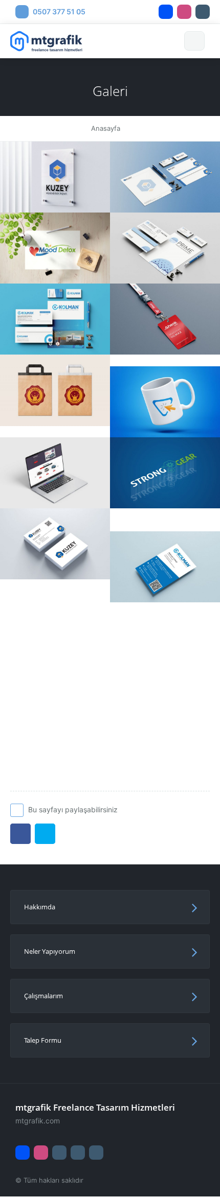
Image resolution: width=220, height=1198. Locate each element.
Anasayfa (105, 128)
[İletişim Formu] (78, 1152)
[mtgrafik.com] (55, 176)
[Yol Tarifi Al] (202, 12)
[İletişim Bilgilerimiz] (59, 1152)
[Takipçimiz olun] (166, 12)
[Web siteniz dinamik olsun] (197, 1172)
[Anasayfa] (96, 1152)
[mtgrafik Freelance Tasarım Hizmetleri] (49, 41)
